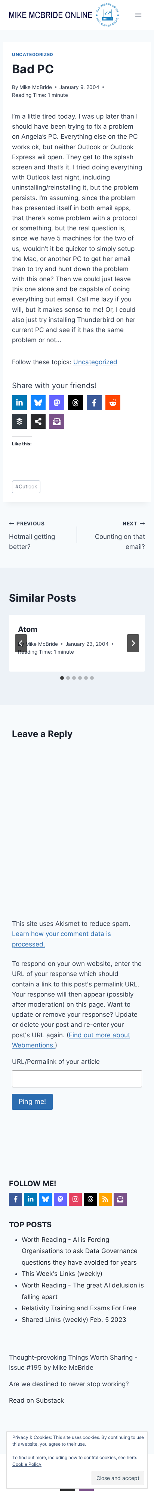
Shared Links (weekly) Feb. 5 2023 (74, 1319)
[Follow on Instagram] (75, 1199)
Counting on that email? (120, 535)
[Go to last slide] (21, 643)
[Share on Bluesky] (38, 402)
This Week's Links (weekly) (62, 1273)
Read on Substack (36, 1400)
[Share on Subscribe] (56, 421)
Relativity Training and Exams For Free (79, 1308)
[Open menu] (138, 15)
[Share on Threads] (75, 402)
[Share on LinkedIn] (19, 402)
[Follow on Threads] (90, 1199)
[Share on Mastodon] (56, 402)
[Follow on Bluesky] (45, 1199)
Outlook (26, 486)
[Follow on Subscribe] (120, 1199)
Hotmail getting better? (32, 535)
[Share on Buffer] (19, 421)
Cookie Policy (26, 1464)
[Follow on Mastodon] (60, 1199)
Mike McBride (35, 87)
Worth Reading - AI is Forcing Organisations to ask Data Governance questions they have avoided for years (80, 1251)
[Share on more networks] (38, 421)
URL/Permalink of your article (56, 1061)
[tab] (62, 678)
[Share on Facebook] (94, 402)
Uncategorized (32, 54)
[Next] (133, 643)
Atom (27, 629)
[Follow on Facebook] (15, 1199)
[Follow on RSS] (105, 1199)
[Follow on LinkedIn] (30, 1199)
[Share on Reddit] (112, 402)
